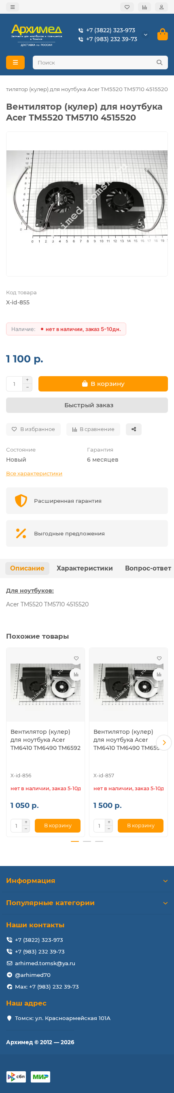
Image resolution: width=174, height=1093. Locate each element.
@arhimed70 (33, 975)
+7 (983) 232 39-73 (111, 39)
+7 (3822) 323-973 (110, 30)
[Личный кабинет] (161, 7)
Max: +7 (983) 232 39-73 (47, 986)
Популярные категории (50, 903)
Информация (30, 880)
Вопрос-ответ (148, 568)
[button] (10, 743)
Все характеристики (34, 473)
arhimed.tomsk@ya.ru (45, 963)
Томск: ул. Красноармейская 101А (62, 1018)
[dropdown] (12, 7)
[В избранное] (76, 658)
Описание (27, 568)
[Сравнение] (144, 7)
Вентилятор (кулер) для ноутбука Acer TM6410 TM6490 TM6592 (46, 740)
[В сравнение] (76, 674)
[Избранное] (127, 7)
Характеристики (85, 568)
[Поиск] (159, 62)
